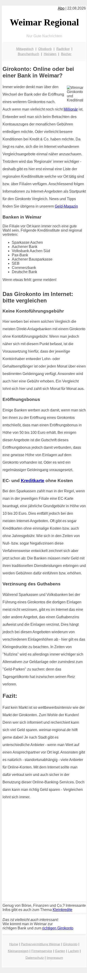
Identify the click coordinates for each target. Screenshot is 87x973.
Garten (60, 951)
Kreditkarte (32, 480)
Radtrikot (63, 49)
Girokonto (70, 944)
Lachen (73, 951)
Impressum (55, 957)
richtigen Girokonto (57, 928)
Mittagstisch (25, 49)
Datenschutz (35, 957)
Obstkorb (45, 49)
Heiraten (50, 54)
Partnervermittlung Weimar (40, 944)
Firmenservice (41, 951)
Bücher (66, 54)
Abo (61, 8)
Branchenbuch (28, 54)
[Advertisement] (43, 852)
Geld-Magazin (66, 206)
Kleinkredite (62, 910)
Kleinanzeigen (18, 951)
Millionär (71, 109)
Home (13, 944)
